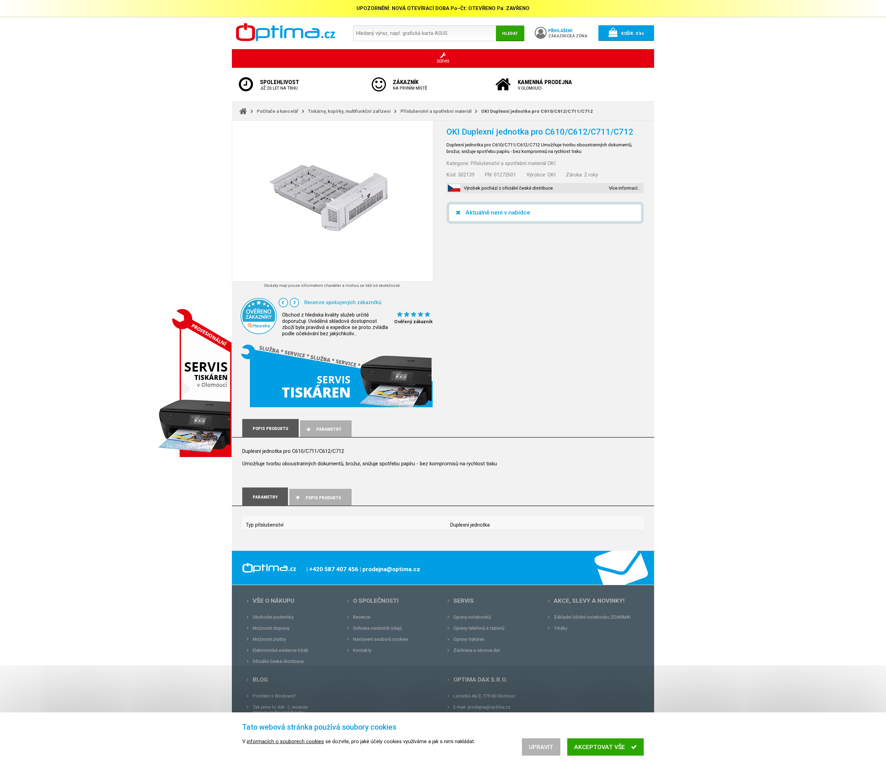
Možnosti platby (269, 639)
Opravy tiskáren (469, 639)
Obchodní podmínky (273, 617)
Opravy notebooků (472, 617)
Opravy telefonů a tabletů (478, 628)
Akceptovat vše (599, 747)
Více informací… (625, 188)
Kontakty (362, 650)
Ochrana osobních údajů (377, 628)
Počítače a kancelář (277, 111)
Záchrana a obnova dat (476, 650)
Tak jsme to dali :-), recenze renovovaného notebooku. (280, 709)
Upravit (541, 747)
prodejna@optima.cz (489, 707)
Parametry (328, 429)
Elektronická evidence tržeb (280, 650)
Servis (463, 600)
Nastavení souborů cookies (380, 639)
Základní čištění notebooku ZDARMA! (592, 617)
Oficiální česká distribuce (278, 661)
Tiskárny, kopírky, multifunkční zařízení (349, 111)
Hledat (510, 33)
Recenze (361, 617)
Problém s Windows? (274, 696)
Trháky (560, 628)
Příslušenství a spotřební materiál (435, 111)
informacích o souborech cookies (285, 741)
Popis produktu (323, 497)
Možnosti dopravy (271, 628)
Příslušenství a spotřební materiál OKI (513, 163)
